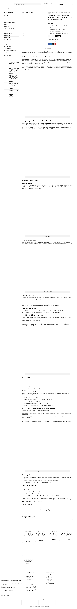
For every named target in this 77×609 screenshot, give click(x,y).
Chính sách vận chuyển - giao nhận (32, 586)
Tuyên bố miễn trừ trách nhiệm (31, 587)
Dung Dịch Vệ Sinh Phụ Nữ (10, 44)
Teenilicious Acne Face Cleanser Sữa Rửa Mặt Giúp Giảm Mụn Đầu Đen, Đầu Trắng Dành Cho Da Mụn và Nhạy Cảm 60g (28, 535)
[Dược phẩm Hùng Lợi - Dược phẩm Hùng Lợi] (6, 4)
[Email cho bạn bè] (53, 44)
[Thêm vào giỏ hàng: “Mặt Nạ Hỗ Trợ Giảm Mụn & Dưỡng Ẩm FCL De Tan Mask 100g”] (67, 539)
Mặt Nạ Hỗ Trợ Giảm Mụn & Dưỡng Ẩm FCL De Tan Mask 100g (66, 534)
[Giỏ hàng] (75, 4)
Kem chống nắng (48, 574)
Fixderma (13, 580)
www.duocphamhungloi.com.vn (9, 587)
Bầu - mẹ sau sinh (48, 582)
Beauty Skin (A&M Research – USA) (10, 51)
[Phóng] (24, 34)
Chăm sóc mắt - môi (49, 579)
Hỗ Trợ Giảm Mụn (8, 17)
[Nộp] (40, 4)
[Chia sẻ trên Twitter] (51, 44)
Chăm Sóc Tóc (7, 37)
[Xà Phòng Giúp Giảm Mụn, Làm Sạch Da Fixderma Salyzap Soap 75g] (28, 550)
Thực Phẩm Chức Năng (9, 48)
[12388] (58, 36)
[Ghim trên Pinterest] (55, 44)
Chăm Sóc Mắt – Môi (8, 35)
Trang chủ (8, 8)
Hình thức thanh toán (30, 579)
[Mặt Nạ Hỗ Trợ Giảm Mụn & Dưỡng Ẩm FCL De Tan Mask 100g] (67, 525)
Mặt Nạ (5, 24)
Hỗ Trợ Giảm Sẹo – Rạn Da (10, 22)
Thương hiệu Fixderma (30, 576)
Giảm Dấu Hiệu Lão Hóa (9, 28)
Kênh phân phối (48, 8)
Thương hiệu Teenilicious (57, 41)
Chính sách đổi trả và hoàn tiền (31, 584)
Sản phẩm (38, 8)
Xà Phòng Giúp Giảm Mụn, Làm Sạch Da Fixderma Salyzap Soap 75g (28, 560)
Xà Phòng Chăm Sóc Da (9, 41)
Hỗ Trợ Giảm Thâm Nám (9, 20)
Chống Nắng (7, 15)
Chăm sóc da (62, 12)
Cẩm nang (58, 8)
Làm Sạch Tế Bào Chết (9, 33)
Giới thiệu (28, 574)
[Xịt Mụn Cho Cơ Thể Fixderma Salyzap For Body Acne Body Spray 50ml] (54, 525)
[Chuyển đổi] (23, 507)
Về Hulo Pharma (18, 8)
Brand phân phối (28, 8)
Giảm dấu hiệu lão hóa (49, 577)
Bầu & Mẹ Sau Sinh (8, 46)
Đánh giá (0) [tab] (49, 48)
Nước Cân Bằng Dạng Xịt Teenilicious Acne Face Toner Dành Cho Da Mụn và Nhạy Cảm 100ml (41, 535)
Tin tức (68, 8)
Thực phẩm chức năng (49, 583)
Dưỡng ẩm (6, 26)
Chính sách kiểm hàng (30, 590)
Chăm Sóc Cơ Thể (8, 39)
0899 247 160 (7, 586)
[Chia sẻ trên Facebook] (49, 44)
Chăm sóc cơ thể (48, 580)
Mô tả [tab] (45, 48)
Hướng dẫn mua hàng (30, 577)
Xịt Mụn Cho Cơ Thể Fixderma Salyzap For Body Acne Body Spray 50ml (54, 534)
